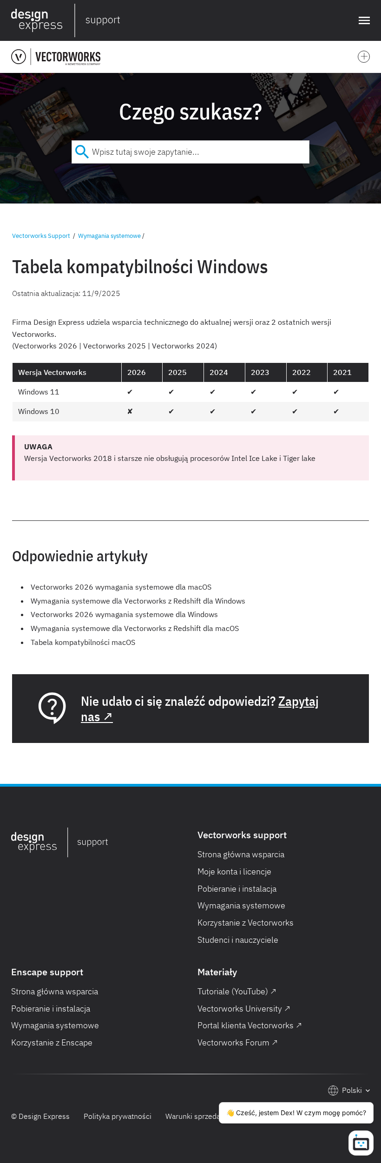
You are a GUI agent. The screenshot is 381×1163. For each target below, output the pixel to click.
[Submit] (82, 152)
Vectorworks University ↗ (243, 1008)
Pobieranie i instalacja (236, 888)
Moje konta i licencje (234, 871)
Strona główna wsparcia (240, 854)
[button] (362, 20)
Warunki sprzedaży (196, 1116)
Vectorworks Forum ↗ (237, 1042)
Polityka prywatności (117, 1116)
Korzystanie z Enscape (51, 1042)
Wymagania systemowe (109, 236)
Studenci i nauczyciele (237, 939)
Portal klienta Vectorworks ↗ (249, 1025)
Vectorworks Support (41, 236)
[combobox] (190, 152)
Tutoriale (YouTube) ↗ (236, 991)
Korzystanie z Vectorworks (245, 922)
